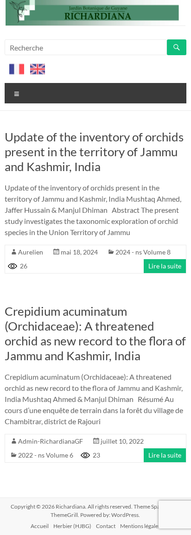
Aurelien (30, 252)
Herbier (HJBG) (72, 525)
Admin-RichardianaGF (50, 441)
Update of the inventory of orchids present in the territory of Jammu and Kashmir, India (94, 151)
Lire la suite (164, 266)
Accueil (40, 525)
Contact (105, 525)
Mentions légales (140, 525)
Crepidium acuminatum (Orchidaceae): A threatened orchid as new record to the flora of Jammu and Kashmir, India (95, 333)
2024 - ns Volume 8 (143, 252)
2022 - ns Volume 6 (45, 455)
